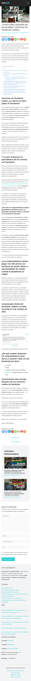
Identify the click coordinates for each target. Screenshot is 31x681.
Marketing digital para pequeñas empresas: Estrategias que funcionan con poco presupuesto (14, 471)
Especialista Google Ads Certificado (10, 590)
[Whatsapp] (15, 39)
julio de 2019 (17, 183)
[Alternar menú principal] (27, 3)
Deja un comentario (6, 32)
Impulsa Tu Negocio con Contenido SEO (12, 598)
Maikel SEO (11, 640)
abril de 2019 (9, 183)
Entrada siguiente (15, 441)
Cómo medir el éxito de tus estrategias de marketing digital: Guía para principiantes (14, 493)
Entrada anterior (15, 437)
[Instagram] (21, 39)
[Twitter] (6, 39)
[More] (24, 39)
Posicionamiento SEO (7, 588)
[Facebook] (3, 39)
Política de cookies (15, 674)
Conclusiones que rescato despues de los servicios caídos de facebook (14, 93)
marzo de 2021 (5, 185)
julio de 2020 (24, 183)
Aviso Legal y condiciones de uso (15, 670)
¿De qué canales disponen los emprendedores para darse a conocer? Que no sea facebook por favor (14, 90)
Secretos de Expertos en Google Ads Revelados (14, 628)
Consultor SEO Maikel (12, 648)
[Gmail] (18, 39)
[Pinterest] (12, 39)
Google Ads (8, 372)
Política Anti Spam (15, 672)
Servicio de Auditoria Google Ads (10, 592)
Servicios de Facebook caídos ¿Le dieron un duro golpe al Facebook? (15, 71)
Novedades (15, 32)
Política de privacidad (15, 676)
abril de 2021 (13, 185)
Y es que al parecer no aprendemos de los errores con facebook (15, 74)
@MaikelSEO (11, 644)
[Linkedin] (9, 39)
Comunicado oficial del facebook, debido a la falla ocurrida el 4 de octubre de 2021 (14, 87)
